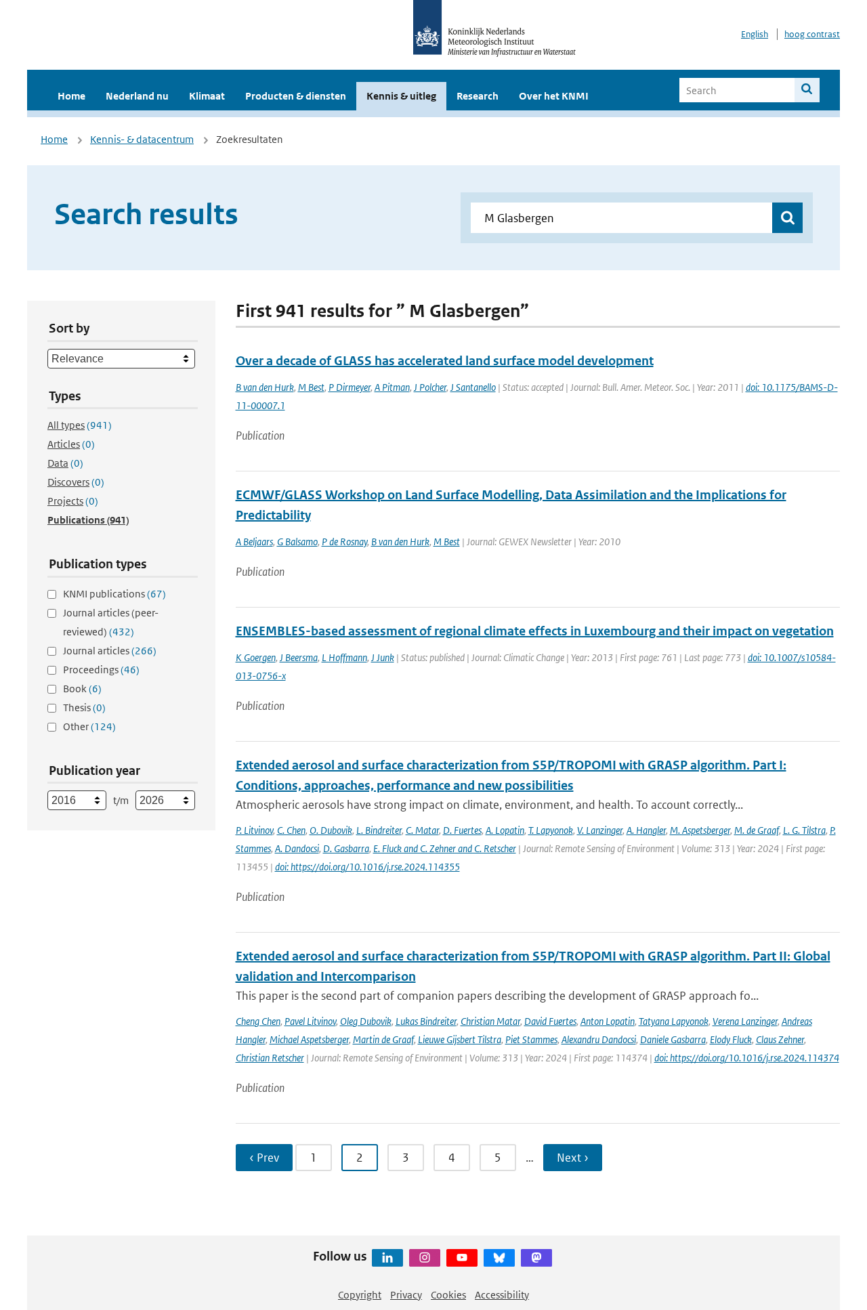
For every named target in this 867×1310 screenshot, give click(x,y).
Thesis (84, 707)
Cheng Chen (258, 1021)
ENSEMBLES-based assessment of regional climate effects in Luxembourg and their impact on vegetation (535, 631)
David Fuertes (550, 1021)
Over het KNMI (554, 95)
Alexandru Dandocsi (599, 1039)
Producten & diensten (295, 95)
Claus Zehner (780, 1039)
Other (89, 726)
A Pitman (392, 387)
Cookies (448, 1294)
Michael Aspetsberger (309, 1039)
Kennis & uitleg (401, 95)
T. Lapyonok (550, 830)
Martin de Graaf (383, 1039)
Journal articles (109, 650)
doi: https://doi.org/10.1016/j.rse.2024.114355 (367, 866)
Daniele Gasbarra (673, 1039)
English (754, 34)
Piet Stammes (531, 1039)
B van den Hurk (265, 387)
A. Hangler (646, 830)
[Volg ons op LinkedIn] (387, 1257)
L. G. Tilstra (804, 830)
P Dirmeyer (350, 387)
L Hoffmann (344, 657)
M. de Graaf (756, 830)
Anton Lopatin (607, 1021)
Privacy (406, 1294)
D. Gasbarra (346, 848)
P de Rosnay (344, 541)
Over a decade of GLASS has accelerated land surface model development (445, 360)
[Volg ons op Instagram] (424, 1257)
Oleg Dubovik (366, 1021)
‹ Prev (264, 1157)
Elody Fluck (731, 1039)
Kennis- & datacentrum (142, 139)
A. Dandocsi (297, 848)
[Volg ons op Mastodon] (536, 1257)
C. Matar (422, 830)
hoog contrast (812, 34)
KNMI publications (114, 593)
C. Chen (291, 830)
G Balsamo (297, 541)
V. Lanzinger (599, 830)
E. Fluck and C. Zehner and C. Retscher (444, 848)
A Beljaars (254, 541)
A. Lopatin (505, 830)
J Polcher (430, 387)
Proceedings (101, 669)
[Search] (807, 90)
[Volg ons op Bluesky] (499, 1257)
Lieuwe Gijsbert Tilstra (459, 1039)
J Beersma (299, 657)
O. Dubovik (331, 830)
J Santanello (473, 387)
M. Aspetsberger (700, 830)
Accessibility (502, 1294)
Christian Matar (490, 1021)
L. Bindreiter (379, 830)
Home (71, 95)
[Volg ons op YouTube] (462, 1257)
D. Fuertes (462, 830)
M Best (311, 387)
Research (478, 95)
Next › (573, 1157)
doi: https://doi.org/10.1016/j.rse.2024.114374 (746, 1057)
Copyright (359, 1294)
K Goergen (256, 657)
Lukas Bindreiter (426, 1021)
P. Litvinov (254, 830)
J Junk (382, 657)
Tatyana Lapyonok (674, 1021)
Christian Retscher (270, 1057)
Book (82, 688)
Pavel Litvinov (310, 1021)
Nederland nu (137, 95)
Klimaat (207, 95)
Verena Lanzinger (745, 1021)
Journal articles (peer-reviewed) (110, 622)
